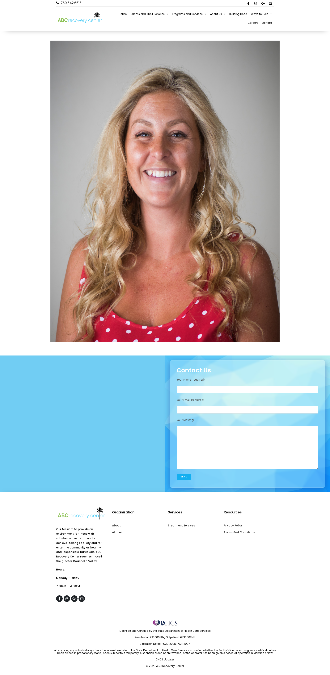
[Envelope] (270, 3)
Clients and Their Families (148, 14)
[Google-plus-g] (263, 3)
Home (123, 14)
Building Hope (238, 14)
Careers (253, 23)
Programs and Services (187, 14)
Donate (267, 23)
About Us (216, 14)
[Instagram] (255, 3)
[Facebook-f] (248, 3)
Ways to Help (259, 14)
